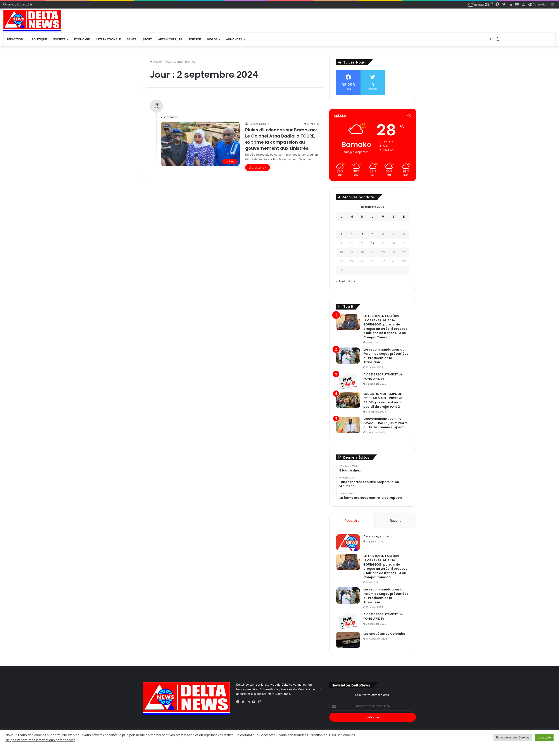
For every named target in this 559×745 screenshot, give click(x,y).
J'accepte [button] (544, 737)
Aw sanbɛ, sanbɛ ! (377, 536)
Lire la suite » (257, 167)
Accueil (157, 61)
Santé (131, 39)
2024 (169, 61)
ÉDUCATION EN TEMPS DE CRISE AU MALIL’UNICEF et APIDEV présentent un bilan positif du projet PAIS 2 (385, 400)
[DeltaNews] (32, 20)
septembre (182, 61)
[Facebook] (239, 702)
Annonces (234, 39)
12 (372, 243)
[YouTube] (254, 702)
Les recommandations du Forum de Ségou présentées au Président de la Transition (385, 356)
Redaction (15, 39)
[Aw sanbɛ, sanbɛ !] (348, 542)
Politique (39, 39)
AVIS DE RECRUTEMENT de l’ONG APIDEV (383, 376)
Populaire (352, 520)
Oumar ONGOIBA (258, 124)
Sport (147, 39)
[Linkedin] (249, 702)
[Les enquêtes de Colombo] (348, 640)
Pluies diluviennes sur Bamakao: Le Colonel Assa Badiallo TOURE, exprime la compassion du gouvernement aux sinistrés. (281, 139)
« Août (340, 281)
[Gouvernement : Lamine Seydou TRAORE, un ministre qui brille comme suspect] (348, 425)
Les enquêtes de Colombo (384, 633)
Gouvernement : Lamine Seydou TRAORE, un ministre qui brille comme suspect (385, 422)
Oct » (351, 281)
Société (59, 39)
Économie (82, 39)
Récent (395, 520)
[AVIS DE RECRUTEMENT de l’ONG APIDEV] (348, 380)
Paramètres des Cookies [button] (512, 737)
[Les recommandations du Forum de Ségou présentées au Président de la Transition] (348, 356)
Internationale (108, 39)
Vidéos (212, 39)
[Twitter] (244, 702)
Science (194, 39)
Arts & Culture (170, 39)
